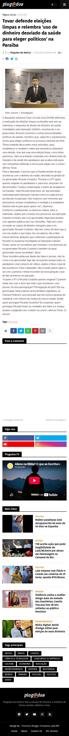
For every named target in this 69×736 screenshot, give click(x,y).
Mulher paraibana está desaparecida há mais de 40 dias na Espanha (50, 523)
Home (14, 731)
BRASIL (21, 653)
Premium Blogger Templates (36, 726)
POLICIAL (36, 674)
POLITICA (22, 15)
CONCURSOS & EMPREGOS (47, 658)
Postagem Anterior (13, 420)
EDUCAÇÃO (41, 664)
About (24, 731)
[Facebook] (7, 58)
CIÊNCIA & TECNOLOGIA (16, 658)
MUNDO (9, 674)
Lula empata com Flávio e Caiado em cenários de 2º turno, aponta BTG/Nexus (50, 574)
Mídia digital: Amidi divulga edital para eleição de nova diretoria (50, 628)
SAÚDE (8, 679)
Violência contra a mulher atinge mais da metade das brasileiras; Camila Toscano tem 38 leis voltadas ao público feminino (50, 603)
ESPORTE (32, 669)
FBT (57, 726)
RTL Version (52, 731)
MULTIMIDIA (49, 669)
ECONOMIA (24, 664)
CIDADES (34, 653)
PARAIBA (22, 674)
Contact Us (36, 731)
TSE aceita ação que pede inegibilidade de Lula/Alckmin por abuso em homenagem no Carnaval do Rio (50, 551)
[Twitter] (11, 58)
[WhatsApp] (16, 58)
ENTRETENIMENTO (14, 669)
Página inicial (9, 15)
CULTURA (9, 664)
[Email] (42, 331)
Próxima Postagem (55, 420)
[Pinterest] (35, 331)
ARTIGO (8, 653)
